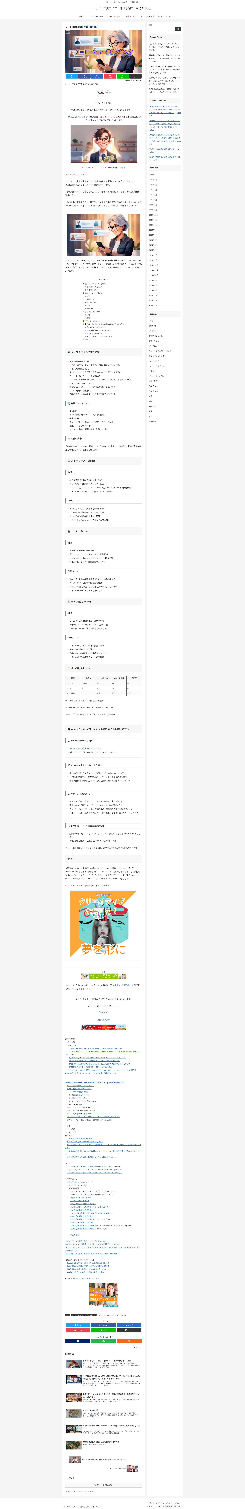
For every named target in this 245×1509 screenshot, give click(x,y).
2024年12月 (153, 265)
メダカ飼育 (153, 381)
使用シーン (90, 299)
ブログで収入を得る (91, 1315)
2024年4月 (153, 305)
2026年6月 (153, 185)
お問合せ (151, 1503)
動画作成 (152, 406)
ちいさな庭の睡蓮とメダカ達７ (82, 1223)
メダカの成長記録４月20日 (80, 1198)
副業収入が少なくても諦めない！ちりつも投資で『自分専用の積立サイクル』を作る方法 (164, 58)
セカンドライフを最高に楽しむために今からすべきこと (86, 1241)
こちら (81, 174)
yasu (179, 113)
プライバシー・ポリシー (173, 1503)
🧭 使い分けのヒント (92, 321)
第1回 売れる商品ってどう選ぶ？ (80, 1086)
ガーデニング (154, 346)
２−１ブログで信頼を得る (79, 1092)
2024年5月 (153, 300)
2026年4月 (153, 195)
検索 (150, 25)
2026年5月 (153, 190)
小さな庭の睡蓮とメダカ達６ (81, 1219)
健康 (150, 396)
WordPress (153, 331)
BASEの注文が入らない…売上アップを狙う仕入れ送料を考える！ (90, 1073)
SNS (101, 1315)
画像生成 (152, 421)
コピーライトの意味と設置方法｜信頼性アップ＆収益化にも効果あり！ (94, 1173)
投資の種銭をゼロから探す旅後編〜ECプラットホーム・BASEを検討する (97, 1058)
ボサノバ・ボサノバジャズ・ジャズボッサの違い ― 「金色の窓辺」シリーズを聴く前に (164, 47)
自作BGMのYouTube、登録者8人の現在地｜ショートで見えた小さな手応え (164, 90)
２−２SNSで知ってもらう (79, 1095)
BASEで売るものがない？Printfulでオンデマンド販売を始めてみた (94, 1061)
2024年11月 (153, 270)
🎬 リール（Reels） (92, 302)
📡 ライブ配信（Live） (93, 312)
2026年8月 (153, 175)
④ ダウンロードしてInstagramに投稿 (99, 336)
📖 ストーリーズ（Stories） (94, 293)
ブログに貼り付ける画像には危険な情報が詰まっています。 (90, 1167)
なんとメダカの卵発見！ (79, 1201)
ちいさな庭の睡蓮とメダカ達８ (82, 1226)
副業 (150, 401)
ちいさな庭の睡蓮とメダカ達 (160, 351)
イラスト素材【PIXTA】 (119, 985)
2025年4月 (153, 245)
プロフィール (160, 1503)
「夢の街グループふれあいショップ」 (86, 1278)
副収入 (124, 1315)
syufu (151, 130)
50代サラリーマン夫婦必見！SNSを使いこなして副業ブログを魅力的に (93, 1244)
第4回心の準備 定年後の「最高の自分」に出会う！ (87, 1272)
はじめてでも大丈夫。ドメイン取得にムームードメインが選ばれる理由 (94, 1170)
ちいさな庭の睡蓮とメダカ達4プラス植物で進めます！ (91, 1213)
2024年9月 (153, 280)
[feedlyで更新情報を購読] (103, 1341)
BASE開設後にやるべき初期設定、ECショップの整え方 (90, 1067)
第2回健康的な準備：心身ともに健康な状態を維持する (88, 1266)
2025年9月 (153, 220)
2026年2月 (153, 205)
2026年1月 (153, 210)
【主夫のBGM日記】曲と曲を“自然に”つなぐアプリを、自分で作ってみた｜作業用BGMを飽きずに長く (164, 69)
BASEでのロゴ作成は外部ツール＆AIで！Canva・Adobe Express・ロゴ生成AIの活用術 (102, 1070)
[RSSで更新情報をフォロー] (129, 1341)
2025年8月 (153, 225)
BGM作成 (152, 326)
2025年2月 (153, 255)
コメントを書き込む (103, 1485)
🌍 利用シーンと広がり (95, 287)
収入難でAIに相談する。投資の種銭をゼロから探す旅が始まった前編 (95, 1048)
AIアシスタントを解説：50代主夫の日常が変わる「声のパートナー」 (92, 1254)
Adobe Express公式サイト (80, 748)
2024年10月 (153, 275)
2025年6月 (153, 235)
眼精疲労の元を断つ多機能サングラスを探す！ (85, 1142)
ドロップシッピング (156, 356)
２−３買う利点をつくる (78, 1098)
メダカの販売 (74, 1235)
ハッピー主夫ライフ (78, 1315)
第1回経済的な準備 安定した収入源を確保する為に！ (88, 1263)
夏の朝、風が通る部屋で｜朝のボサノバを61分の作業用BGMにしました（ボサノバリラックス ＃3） (164, 81)
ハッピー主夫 (154, 361)
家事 (150, 411)
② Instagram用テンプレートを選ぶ (99, 330)
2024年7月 (153, 290)
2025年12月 (153, 215)
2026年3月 (153, 200)
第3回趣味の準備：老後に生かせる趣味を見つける (86, 1269)
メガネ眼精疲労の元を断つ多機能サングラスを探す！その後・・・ (93, 1157)
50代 (68, 1315)
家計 (150, 416)
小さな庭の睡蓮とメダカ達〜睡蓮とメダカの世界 (89, 1207)
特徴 (88, 296)
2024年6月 (153, 295)
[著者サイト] (77, 1341)
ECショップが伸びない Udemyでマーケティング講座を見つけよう (93, 1117)
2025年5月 (153, 240)
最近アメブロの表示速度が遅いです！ (163, 149)
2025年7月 (153, 230)
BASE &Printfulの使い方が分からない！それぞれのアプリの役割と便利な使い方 (99, 1064)
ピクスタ (152, 371)
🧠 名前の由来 (92, 290)
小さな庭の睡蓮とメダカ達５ (81, 1216)
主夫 (118, 1315)
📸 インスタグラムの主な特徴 (95, 284)
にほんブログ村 (104, 1020)
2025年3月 (153, 250)
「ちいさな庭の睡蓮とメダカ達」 (83, 1204)
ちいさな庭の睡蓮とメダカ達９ (82, 1229)
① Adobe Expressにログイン (97, 327)
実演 (86, 340)
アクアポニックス (75, 1182)
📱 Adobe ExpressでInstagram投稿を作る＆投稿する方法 (104, 324)
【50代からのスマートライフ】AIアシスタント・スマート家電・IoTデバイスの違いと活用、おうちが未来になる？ (164, 110)
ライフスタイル (110, 1315)
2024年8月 (153, 285)
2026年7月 (153, 180)
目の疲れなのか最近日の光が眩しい (81, 1139)
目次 (100, 279)
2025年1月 (153, 260)
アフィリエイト (155, 341)
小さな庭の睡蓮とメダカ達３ (81, 1210)
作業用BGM (153, 386)
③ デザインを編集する (94, 333)
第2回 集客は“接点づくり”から (79, 1089)
